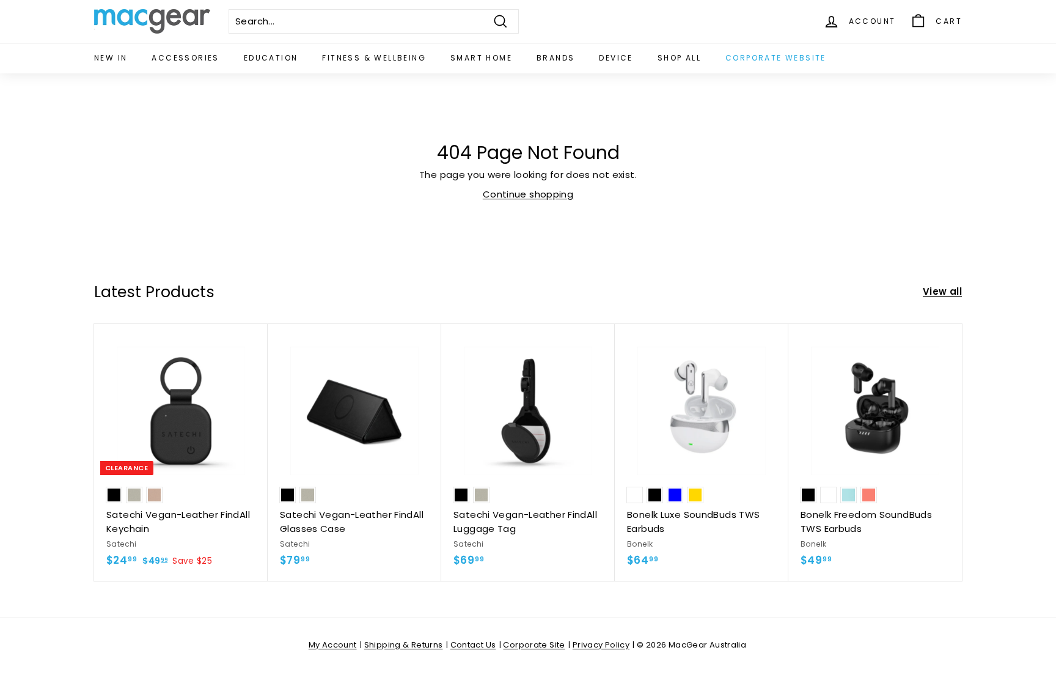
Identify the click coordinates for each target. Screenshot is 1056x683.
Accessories (185, 58)
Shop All (679, 58)
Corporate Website (775, 58)
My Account (333, 645)
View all (942, 291)
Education (271, 58)
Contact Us (473, 645)
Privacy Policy (601, 645)
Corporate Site (534, 645)
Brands (555, 58)
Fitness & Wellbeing (374, 58)
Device (615, 58)
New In (110, 58)
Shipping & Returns (403, 645)
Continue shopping (528, 194)
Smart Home (481, 58)
